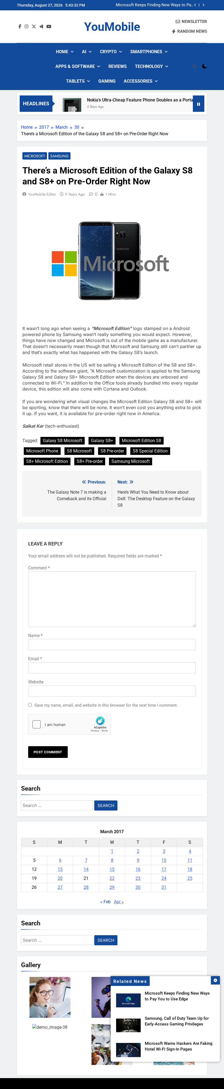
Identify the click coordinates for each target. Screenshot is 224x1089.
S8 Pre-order (112, 451)
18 (189, 869)
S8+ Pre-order (90, 461)
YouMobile (112, 27)
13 (60, 869)
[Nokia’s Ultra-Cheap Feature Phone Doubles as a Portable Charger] (60, 107)
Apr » (119, 901)
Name (35, 635)
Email (35, 658)
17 (163, 869)
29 (112, 887)
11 (189, 860)
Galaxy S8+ (102, 440)
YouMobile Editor (42, 194)
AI (84, 51)
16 (137, 869)
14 (86, 869)
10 (163, 860)
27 (60, 887)
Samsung (59, 156)
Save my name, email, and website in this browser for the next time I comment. (106, 705)
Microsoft (34, 156)
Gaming (107, 81)
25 (189, 878)
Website (35, 682)
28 (86, 887)
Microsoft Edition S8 (141, 440)
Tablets (75, 81)
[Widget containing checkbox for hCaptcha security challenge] (69, 724)
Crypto (108, 51)
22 (112, 878)
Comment (39, 568)
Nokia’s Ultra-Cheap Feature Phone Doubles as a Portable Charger (140, 100)
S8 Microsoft (79, 451)
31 (163, 887)
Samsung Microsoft (130, 461)
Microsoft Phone (42, 451)
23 (137, 878)
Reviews (117, 66)
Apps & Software (75, 66)
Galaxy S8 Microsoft (62, 440)
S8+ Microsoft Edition (47, 461)
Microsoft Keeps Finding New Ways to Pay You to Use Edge (154, 5)
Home (62, 51)
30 (137, 887)
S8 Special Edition (150, 451)
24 (163, 878)
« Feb (105, 901)
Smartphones (146, 51)
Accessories (138, 81)
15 (112, 869)
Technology (149, 66)
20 (60, 878)
